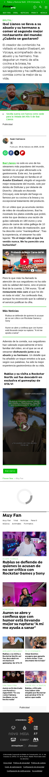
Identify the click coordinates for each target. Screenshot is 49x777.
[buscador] (40, 7)
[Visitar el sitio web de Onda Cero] (13, 740)
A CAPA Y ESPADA (10, 559)
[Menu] (45, 7)
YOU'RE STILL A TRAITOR (35, 686)
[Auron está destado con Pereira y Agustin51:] (13, 677)
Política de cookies (38, 763)
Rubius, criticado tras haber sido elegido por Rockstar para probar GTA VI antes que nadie (35, 692)
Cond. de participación (13, 767)
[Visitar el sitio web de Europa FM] (24, 740)
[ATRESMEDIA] (24, 720)
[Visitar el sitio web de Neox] (35, 728)
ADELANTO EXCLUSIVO (12, 651)
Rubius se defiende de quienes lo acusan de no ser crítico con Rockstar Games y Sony (24, 318)
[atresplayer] (35, 7)
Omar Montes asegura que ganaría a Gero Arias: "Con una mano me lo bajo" (35, 657)
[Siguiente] (44, 2)
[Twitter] (11, 143)
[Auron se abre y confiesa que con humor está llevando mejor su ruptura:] (24, 594)
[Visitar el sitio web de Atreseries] (35, 734)
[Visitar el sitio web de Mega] (24, 734)
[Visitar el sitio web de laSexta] (24, 728)
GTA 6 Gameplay (33, 2)
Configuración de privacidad (33, 767)
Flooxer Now (8, 478)
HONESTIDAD (8, 609)
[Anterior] (5, 2)
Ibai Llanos (9, 163)
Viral (15, 13)
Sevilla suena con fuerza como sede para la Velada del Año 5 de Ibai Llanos (25, 117)
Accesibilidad (37, 771)
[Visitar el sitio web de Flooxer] (33, 746)
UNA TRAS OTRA (10, 686)
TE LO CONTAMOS (32, 651)
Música (44, 13)
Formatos (28, 524)
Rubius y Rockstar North (16, 2)
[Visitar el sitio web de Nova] (13, 734)
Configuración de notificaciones (19, 771)
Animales (16, 524)
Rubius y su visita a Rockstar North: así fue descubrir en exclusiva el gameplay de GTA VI (24, 379)
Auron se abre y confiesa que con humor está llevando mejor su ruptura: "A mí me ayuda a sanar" (24, 330)
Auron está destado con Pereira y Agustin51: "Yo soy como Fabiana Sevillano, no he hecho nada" (12, 694)
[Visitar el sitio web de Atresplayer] (18, 746)
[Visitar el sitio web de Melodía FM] (35, 740)
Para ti (34, 13)
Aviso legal (7, 763)
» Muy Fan (18, 478)
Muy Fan (6, 13)
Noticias (25, 13)
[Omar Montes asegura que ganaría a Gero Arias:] (36, 643)
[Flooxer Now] (12, 7)
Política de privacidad (21, 763)
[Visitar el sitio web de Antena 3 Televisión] (13, 728)
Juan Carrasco (17, 139)
